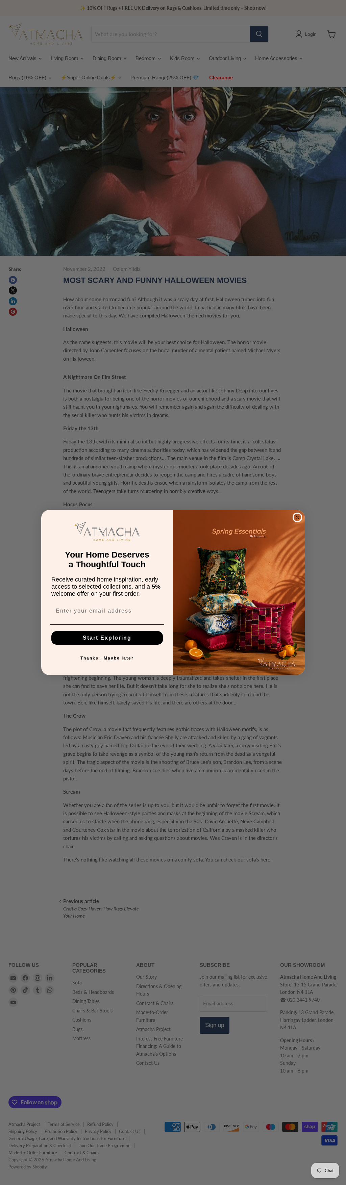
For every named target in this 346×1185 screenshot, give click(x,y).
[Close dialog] (297, 517)
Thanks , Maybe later (107, 658)
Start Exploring (107, 638)
